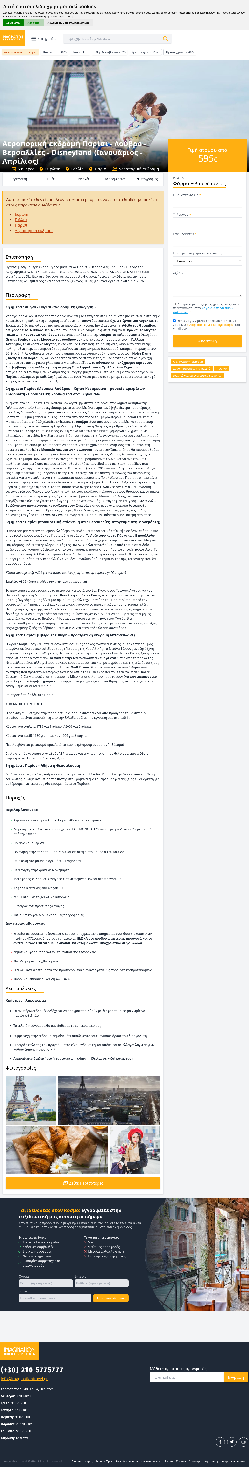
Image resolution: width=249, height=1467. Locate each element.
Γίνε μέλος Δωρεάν (111, 1298)
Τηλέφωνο (182, 214)
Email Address (184, 234)
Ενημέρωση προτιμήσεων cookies (225, 1461)
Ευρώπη (52, 168)
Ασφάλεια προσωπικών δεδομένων (138, 1461)
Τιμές (51, 179)
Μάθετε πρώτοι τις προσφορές (178, 1368)
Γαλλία (77, 168)
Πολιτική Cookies (175, 1461)
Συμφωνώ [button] (13, 22)
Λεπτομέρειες (115, 179)
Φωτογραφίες (147, 179)
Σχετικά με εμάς (82, 1461)
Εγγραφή (236, 1377)
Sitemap (194, 1461)
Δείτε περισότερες (86, 1183)
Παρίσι (101, 168)
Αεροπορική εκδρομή (139, 168)
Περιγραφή (18, 179)
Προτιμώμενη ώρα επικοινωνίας (197, 253)
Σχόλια (178, 273)
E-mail (23, 1291)
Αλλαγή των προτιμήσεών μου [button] (68, 22)
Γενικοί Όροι (104, 1461)
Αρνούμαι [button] (33, 22)
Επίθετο (81, 1276)
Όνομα (24, 1276)
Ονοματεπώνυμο (187, 195)
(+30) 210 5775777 (32, 1370)
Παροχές (82, 179)
